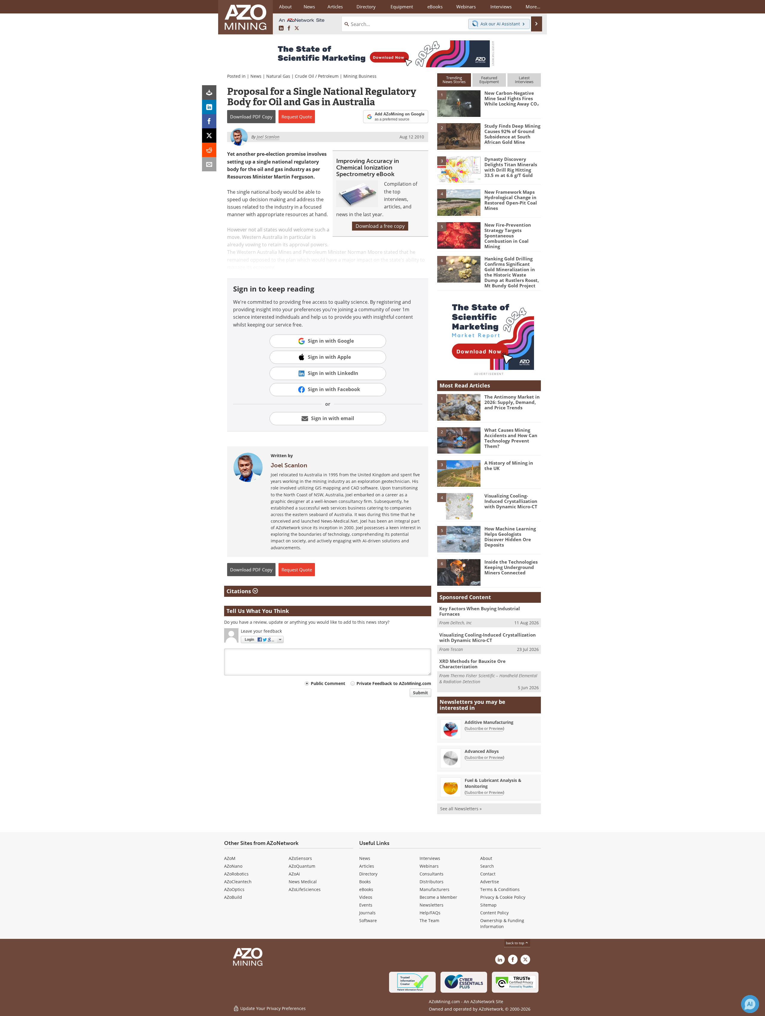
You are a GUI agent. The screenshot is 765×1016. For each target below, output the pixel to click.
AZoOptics (234, 889)
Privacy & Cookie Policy (502, 897)
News (255, 76)
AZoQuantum (302, 866)
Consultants (431, 874)
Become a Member (438, 897)
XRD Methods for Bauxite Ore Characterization (472, 663)
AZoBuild (233, 897)
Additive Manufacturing (489, 722)
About (486, 858)
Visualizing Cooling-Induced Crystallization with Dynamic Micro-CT (510, 501)
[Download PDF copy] (209, 92)
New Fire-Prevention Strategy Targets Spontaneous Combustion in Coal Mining (507, 235)
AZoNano (233, 866)
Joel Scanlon (289, 465)
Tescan (456, 649)
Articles (366, 866)
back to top (515, 942)
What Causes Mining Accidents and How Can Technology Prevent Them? (510, 438)
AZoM (229, 858)
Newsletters (431, 905)
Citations (240, 591)
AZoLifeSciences (305, 889)
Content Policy (494, 913)
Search (487, 866)
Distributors (431, 881)
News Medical (303, 881)
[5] (458, 235)
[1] (458, 103)
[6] (458, 268)
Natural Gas (278, 76)
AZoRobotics (236, 874)
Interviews (430, 858)
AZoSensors (300, 858)
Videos (365, 897)
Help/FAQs (430, 913)
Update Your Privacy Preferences (272, 1008)
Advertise (489, 881)
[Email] (209, 164)
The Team (429, 920)
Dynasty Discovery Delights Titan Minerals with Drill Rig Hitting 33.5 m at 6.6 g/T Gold (510, 167)
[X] (209, 135)
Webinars (429, 866)
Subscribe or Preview (484, 728)
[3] (458, 169)
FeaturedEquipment (489, 79)
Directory (366, 7)
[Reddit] (209, 150)
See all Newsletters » (461, 808)
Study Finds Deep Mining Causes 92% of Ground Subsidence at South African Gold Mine (512, 134)
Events (365, 905)
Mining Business (360, 76)
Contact (487, 874)
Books (365, 881)
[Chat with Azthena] (750, 1004)
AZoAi (294, 874)
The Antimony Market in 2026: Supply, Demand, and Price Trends (512, 402)
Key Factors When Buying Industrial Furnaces (479, 611)
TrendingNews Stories (454, 79)
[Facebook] (209, 121)
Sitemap (488, 905)
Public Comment (328, 683)
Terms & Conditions (500, 889)
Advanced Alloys (482, 751)
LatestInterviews (524, 79)
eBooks (366, 889)
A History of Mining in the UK (508, 465)
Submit (420, 692)
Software (368, 920)
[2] (458, 136)
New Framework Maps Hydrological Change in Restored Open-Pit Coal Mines (510, 200)
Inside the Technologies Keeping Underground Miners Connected (511, 567)
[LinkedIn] (209, 107)
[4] (458, 202)
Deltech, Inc (461, 623)
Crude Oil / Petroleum (317, 76)
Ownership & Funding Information (502, 923)
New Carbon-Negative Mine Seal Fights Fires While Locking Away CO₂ (511, 98)
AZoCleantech (238, 881)
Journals (367, 913)
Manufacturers (434, 889)
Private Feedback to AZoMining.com (394, 683)
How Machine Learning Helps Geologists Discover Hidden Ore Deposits (510, 537)
